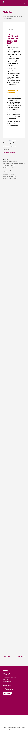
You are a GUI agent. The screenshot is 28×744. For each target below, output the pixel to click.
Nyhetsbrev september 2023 (13, 244)
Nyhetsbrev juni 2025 (8, 167)
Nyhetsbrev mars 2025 (8, 174)
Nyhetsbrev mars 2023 (11, 359)
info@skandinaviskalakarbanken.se (11, 675)
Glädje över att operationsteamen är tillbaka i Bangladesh (13, 441)
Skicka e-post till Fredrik (9, 152)
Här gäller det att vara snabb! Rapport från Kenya (13, 633)
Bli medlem (7, 693)
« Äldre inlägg (6, 656)
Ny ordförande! (9, 321)
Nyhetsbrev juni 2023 (11, 282)
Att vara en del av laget (11, 515)
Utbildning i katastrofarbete (13, 401)
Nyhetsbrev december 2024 (9, 176)
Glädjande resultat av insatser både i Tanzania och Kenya (13, 593)
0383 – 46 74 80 (6, 673)
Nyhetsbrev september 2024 (10, 178)
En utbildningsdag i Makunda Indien (13, 204)
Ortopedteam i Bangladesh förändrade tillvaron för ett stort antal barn (13, 555)
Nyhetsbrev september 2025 (10, 161)
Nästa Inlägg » (21, 656)
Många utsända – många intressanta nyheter (11, 481)
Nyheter (16, 29)
